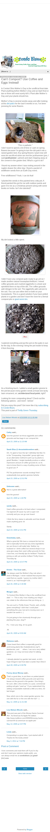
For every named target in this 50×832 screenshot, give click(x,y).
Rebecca (10, 641)
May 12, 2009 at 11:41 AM (17, 702)
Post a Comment (10, 746)
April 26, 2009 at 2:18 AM (16, 584)
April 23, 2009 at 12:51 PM (17, 478)
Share (5, 421)
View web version (25, 773)
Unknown (11, 486)
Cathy (9, 432)
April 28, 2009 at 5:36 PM (16, 665)
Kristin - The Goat (14, 570)
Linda (9, 732)
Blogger (30, 830)
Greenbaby (11, 538)
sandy (9, 506)
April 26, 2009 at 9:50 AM (16, 633)
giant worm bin (20, 299)
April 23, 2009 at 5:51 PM (16, 530)
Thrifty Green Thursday (27, 410)
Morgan (10, 592)
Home (25, 769)
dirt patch (11, 103)
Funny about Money (15, 673)
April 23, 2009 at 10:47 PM (17, 562)
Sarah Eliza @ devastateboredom (20, 449)
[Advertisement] (25, 29)
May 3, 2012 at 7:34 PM (16, 741)
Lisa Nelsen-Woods (15, 710)
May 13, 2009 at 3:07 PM (16, 724)
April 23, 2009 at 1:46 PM (16, 498)
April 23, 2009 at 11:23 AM (17, 442)
